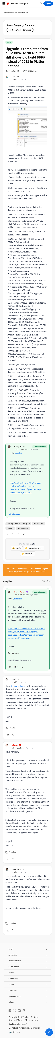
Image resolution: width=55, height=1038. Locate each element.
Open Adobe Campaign (21, 30)
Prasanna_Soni (17, 869)
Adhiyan (15, 745)
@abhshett (18, 453)
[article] (27, 629)
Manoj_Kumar (19, 446)
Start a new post (24, 571)
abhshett (15, 76)
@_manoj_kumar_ (19, 686)
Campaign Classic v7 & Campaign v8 (16, 12)
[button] (14, 71)
